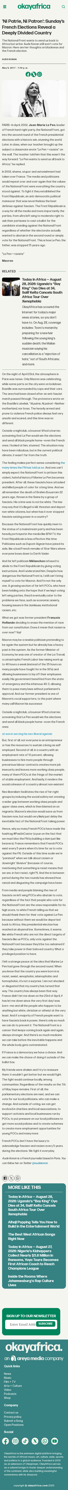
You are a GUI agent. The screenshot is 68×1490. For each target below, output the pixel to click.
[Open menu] (4, 7)
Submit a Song (13, 1421)
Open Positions (14, 1425)
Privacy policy (12, 1417)
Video (7, 1390)
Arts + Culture (13, 1386)
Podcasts (10, 1394)
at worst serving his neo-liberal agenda (27, 734)
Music (7, 1378)
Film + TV (9, 1382)
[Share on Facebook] (28, 74)
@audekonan (40, 1163)
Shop (7, 1398)
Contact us (11, 1412)
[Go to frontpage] (34, 7)
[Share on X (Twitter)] (33, 74)
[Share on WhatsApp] (39, 74)
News (7, 1374)
